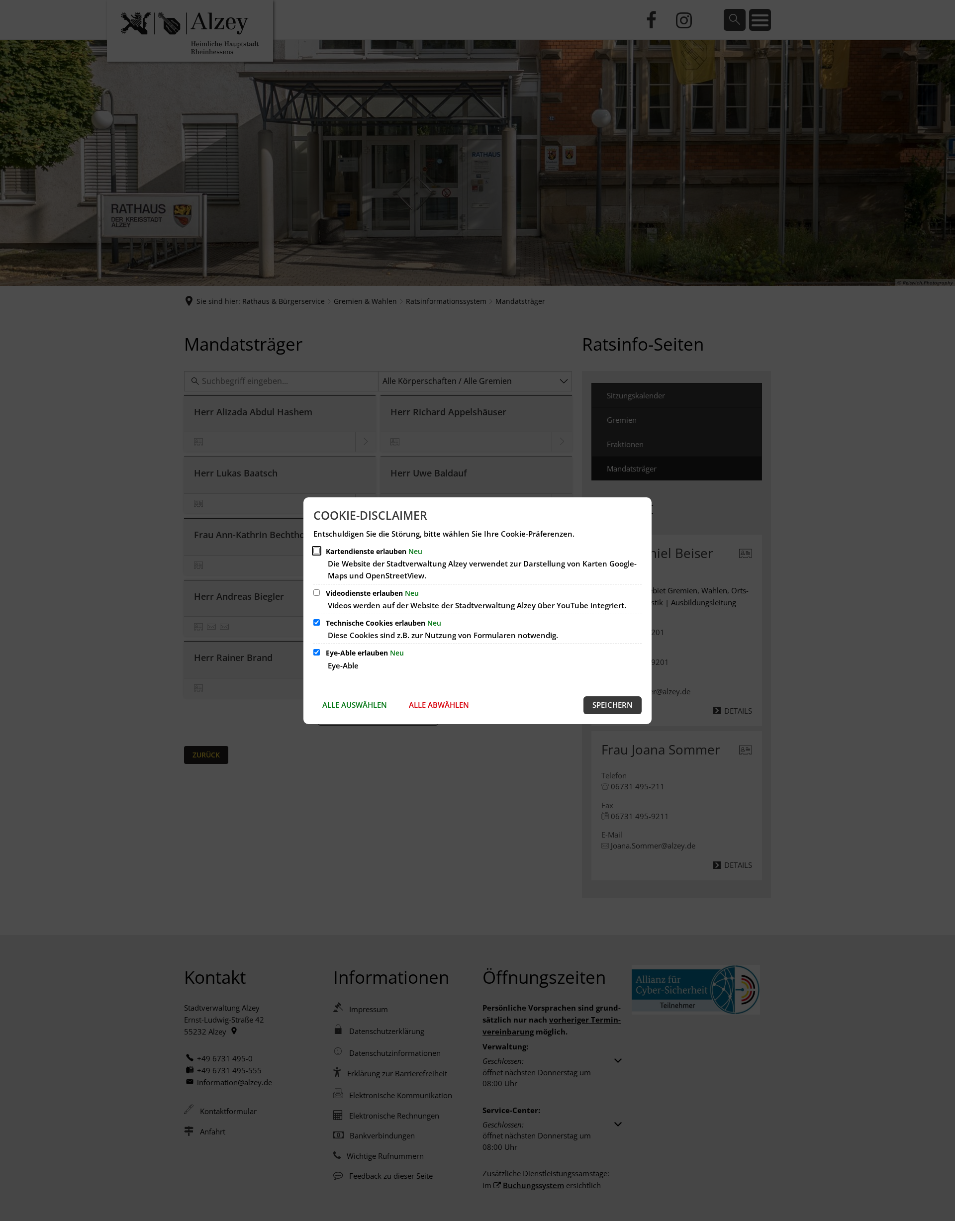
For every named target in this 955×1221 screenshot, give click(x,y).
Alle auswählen (354, 705)
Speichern (612, 705)
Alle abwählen (439, 705)
